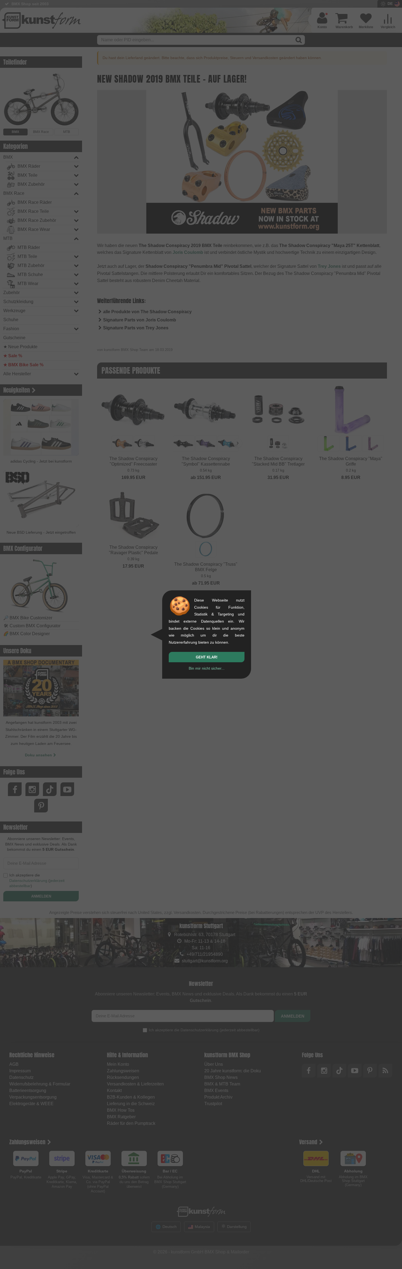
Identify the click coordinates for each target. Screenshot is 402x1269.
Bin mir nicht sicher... (207, 668)
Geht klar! (206, 657)
